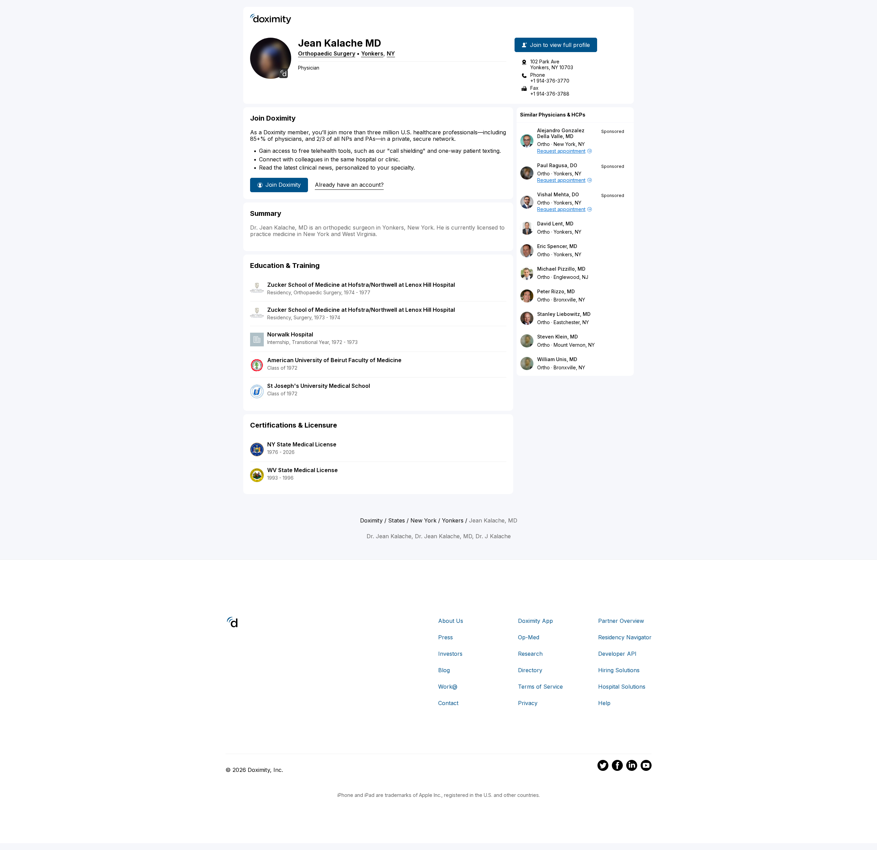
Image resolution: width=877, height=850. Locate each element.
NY (391, 53)
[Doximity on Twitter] (602, 766)
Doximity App (535, 620)
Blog (444, 670)
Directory (530, 670)
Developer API (617, 653)
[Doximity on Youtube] (646, 766)
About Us (450, 620)
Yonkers (372, 53)
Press (445, 637)
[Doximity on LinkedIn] (631, 766)
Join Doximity (283, 184)
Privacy (528, 703)
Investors (450, 653)
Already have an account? (349, 184)
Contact (448, 703)
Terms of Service (540, 686)
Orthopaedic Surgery (326, 53)
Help (604, 703)
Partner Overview (621, 620)
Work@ (447, 686)
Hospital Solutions (621, 686)
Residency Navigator (625, 637)
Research (530, 653)
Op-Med (528, 637)
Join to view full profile (560, 44)
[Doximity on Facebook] (617, 766)
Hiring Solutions (619, 670)
